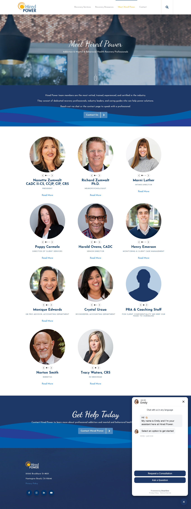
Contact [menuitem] (143, 7)
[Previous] (42, 175)
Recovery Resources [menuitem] (104, 7)
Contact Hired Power (92, 431)
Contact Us (92, 115)
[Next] (52, 175)
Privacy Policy (32, 484)
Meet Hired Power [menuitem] (126, 7)
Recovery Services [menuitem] (82, 7)
